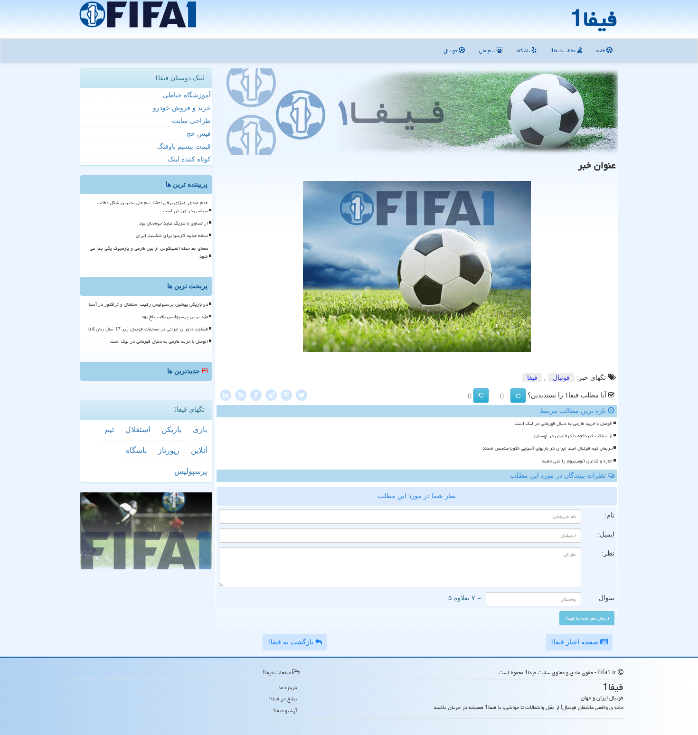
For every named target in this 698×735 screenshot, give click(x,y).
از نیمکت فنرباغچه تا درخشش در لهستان (573, 436)
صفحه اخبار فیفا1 (575, 642)
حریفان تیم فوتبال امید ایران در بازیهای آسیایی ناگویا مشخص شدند (547, 448)
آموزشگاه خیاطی (187, 95)
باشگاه (524, 51)
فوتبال (451, 51)
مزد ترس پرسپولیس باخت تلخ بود (174, 316)
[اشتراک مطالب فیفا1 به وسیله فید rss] (240, 394)
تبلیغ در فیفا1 (282, 699)
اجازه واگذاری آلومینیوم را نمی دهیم (577, 461)
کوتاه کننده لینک (189, 159)
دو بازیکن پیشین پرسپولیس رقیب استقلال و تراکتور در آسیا (148, 304)
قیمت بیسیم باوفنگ (184, 146)
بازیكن (171, 429)
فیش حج (199, 133)
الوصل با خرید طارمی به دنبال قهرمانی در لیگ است (564, 423)
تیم (109, 429)
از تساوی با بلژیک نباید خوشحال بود (173, 223)
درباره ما (288, 687)
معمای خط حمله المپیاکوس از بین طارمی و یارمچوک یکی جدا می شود (149, 252)
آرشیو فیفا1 (285, 711)
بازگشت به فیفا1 (291, 642)
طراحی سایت (191, 120)
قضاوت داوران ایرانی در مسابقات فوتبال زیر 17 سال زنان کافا (148, 329)
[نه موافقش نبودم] (481, 395)
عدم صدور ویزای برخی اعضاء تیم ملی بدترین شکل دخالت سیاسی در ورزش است (152, 207)
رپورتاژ (168, 450)
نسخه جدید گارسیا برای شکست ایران (172, 235)
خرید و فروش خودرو (182, 108)
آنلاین (199, 450)
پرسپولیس (190, 471)
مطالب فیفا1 (564, 51)
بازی (200, 429)
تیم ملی (487, 51)
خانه (601, 51)
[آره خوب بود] (518, 395)
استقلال (137, 429)
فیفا (532, 377)
